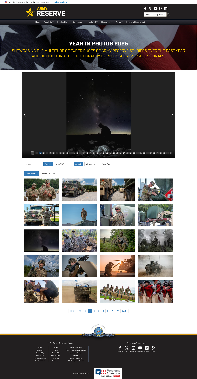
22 (107, 153)
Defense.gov (56, 361)
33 (144, 153)
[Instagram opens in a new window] (160, 8)
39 (164, 153)
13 (77, 153)
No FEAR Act (56, 353)
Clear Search (31, 173)
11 (70, 153)
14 (80, 153)
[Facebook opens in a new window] (145, 8)
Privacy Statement (40, 358)
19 (97, 153)
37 (157, 153)
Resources (105, 22)
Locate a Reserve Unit (135, 22)
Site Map (40, 350)
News (118, 22)
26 (120, 153)
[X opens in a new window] (150, 8)
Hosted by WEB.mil (81, 373)
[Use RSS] (153, 349)
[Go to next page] (112, 311)
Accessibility (40, 353)
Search (48, 164)
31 (137, 153)
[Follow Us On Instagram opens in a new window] (133, 349)
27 (124, 153)
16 (87, 153)
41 (171, 153)
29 (130, 153)
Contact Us (40, 355)
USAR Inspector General (76, 361)
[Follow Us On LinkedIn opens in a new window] (146, 349)
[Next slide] (172, 115)
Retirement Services (75, 353)
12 (74, 153)
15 (84, 153)
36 (154, 153)
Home (37, 22)
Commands (77, 22)
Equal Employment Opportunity (76, 350)
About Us (48, 22)
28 (127, 153)
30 (134, 153)
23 (110, 153)
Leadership (62, 22)
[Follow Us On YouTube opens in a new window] (140, 349)
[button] (60, 2)
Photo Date (106, 164)
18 (94, 153)
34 (147, 153)
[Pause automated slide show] (32, 153)
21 (104, 153)
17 (90, 153)
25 (117, 153)
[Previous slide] (24, 115)
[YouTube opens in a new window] (155, 8)
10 (67, 153)
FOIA (56, 347)
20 (100, 153)
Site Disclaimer (40, 361)
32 (141, 153)
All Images (91, 164)
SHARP (75, 355)
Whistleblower (55, 355)
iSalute (56, 350)
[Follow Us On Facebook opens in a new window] (120, 349)
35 (151, 153)
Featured (92, 22)
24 (114, 153)
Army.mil (56, 358)
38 (161, 153)
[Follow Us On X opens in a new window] (126, 349)
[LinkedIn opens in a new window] (165, 8)
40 (167, 153)
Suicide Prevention (76, 358)
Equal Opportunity (76, 347)
